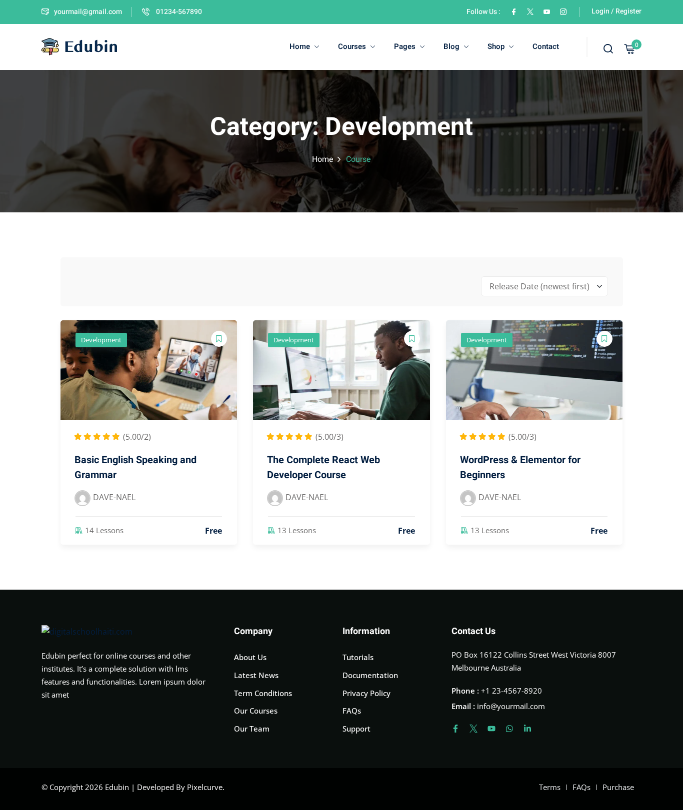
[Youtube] (492, 729)
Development (101, 339)
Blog (452, 46)
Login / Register (617, 11)
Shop (496, 46)
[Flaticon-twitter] (474, 729)
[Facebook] (513, 11)
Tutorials (358, 657)
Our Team (252, 729)
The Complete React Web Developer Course (323, 467)
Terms (549, 787)
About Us (250, 657)
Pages (405, 46)
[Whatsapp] (510, 729)
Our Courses (256, 711)
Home (300, 46)
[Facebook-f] (456, 729)
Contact (545, 46)
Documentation (370, 675)
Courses (352, 46)
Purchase (618, 787)
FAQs (351, 711)
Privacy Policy (366, 693)
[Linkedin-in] (528, 729)
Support (356, 729)
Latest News (256, 675)
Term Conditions (263, 693)
